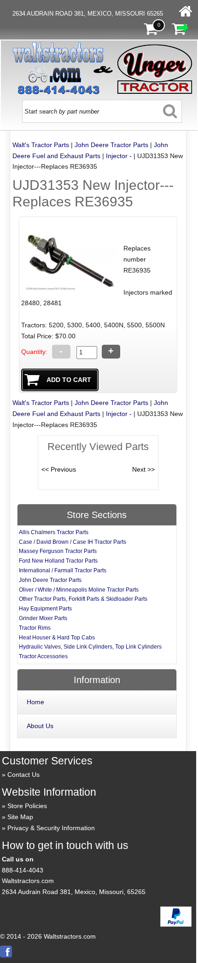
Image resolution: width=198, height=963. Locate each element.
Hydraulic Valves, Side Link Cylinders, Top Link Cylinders (90, 647)
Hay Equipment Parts (45, 608)
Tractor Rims (35, 628)
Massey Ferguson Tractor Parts (58, 551)
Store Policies (27, 805)
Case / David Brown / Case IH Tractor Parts (72, 542)
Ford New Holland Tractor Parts (58, 561)
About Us (40, 725)
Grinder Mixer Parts (43, 618)
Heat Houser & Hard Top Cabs (57, 637)
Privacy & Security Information (51, 828)
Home (35, 702)
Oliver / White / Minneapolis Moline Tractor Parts (79, 590)
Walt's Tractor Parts (40, 144)
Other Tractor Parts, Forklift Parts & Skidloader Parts (83, 599)
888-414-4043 (22, 870)
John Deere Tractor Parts (111, 144)
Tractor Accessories (43, 656)
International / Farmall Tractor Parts (62, 570)
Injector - (119, 156)
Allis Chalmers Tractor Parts (53, 532)
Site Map (20, 817)
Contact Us (23, 774)
